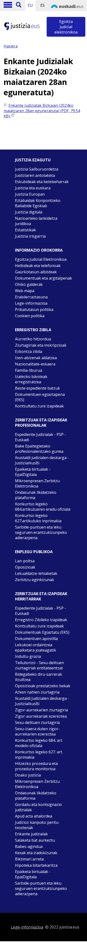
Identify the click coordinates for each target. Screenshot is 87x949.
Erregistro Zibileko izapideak (41, 619)
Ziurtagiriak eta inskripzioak (40, 345)
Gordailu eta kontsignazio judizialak (38, 807)
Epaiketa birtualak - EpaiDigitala (33, 472)
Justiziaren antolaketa (35, 175)
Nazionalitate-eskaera (35, 364)
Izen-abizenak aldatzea (36, 357)
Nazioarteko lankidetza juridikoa (36, 221)
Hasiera (11, 46)
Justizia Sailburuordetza (36, 169)
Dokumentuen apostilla (36, 638)
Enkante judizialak (31, 834)
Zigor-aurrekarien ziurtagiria (41, 710)
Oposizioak (25, 567)
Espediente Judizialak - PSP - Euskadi (40, 437)
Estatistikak (25, 230)
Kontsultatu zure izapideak (39, 406)
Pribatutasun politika (34, 309)
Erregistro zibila (33, 329)
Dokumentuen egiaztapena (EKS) (40, 397)
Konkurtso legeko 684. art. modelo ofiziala (39, 743)
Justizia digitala (28, 212)
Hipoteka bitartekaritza (36, 865)
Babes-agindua (29, 846)
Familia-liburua (28, 370)
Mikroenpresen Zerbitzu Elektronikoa (37, 483)
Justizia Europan (30, 194)
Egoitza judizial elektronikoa (66, 27)
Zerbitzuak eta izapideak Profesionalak (41, 422)
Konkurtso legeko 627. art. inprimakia (39, 754)
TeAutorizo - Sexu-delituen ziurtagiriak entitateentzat (39, 665)
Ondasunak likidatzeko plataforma (35, 495)
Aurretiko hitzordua (33, 339)
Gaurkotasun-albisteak (36, 272)
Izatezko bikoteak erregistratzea (31, 379)
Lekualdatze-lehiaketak (36, 573)
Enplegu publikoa (34, 551)
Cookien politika (29, 315)
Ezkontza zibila (28, 351)
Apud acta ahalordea (33, 816)
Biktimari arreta (29, 859)
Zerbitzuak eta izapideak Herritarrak (41, 596)
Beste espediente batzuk (37, 388)
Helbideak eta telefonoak (38, 265)
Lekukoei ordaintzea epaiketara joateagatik (35, 647)
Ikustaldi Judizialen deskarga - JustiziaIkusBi (42, 701)
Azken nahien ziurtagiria (37, 692)
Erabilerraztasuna (31, 297)
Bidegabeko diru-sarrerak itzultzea (38, 677)
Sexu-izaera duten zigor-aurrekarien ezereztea (37, 731)
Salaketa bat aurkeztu (35, 840)
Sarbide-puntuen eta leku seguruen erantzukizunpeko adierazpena (41, 532)
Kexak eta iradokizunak (36, 852)
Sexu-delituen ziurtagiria (37, 722)
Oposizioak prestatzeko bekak (42, 685)
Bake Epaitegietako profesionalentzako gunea (39, 448)
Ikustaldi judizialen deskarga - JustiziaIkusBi (42, 460)
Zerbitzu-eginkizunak (34, 579)
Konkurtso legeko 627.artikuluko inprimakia (38, 518)
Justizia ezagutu (33, 160)
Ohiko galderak (29, 284)
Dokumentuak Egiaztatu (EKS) (42, 632)
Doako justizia (28, 775)
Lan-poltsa (25, 561)
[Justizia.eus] (22, 29)
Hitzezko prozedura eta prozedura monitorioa (36, 766)
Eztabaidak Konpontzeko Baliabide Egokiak (37, 203)
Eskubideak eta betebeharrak (42, 181)
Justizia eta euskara (33, 188)
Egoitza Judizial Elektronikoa (40, 259)
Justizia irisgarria (30, 236)
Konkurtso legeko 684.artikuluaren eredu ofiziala (42, 506)
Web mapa (24, 290)
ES (42, 5)
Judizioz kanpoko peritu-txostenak (37, 825)
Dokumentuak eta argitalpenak (43, 278)
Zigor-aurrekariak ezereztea (41, 716)
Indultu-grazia (28, 656)
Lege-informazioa (31, 303)
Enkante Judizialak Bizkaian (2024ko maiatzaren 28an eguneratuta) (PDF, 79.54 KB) (42, 111)
